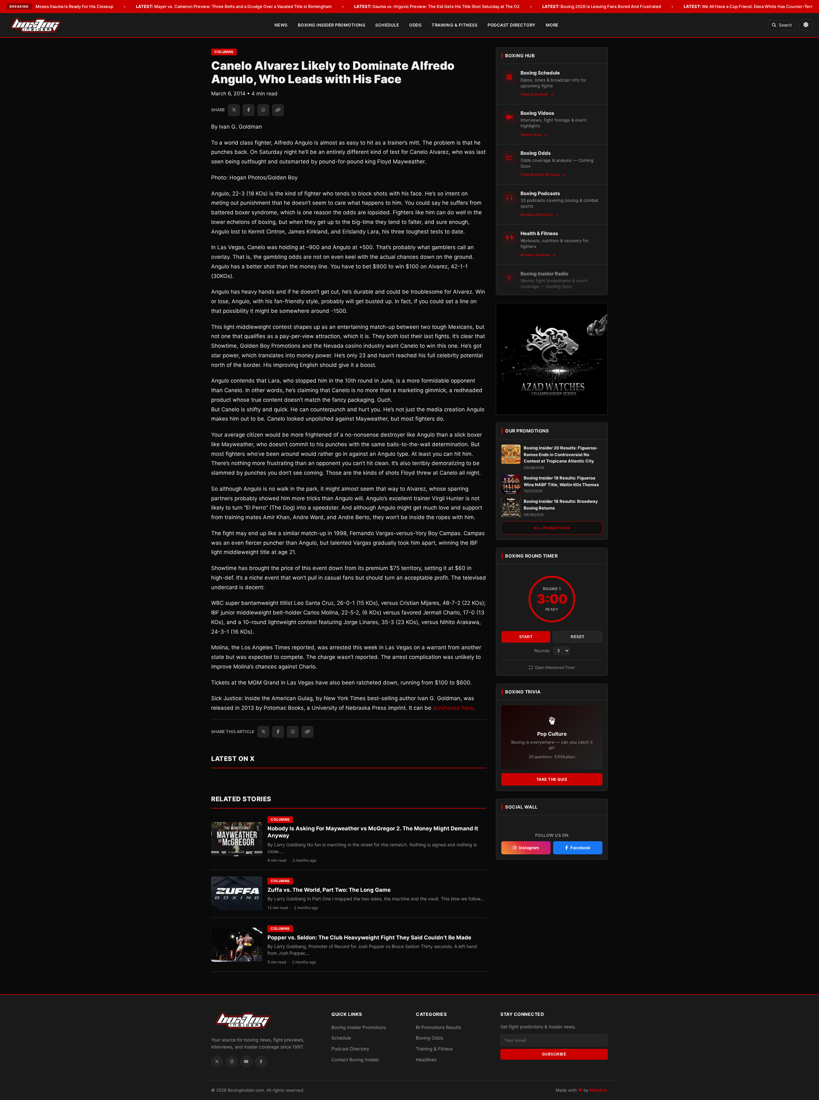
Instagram (529, 847)
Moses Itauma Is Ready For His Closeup (65, 6)
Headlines (426, 1059)
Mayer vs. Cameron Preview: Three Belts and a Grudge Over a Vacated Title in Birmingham (233, 6)
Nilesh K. (599, 1090)
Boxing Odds (429, 1038)
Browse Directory (537, 214)
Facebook (580, 847)
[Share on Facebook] (248, 110)
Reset (577, 637)
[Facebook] (261, 1061)
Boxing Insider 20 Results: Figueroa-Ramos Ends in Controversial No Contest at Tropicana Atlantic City (561, 454)
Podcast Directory (512, 25)
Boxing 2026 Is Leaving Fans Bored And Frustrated (601, 6)
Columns (224, 52)
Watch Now (532, 134)
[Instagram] (231, 1061)
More (552, 25)
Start (526, 637)
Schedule (387, 25)
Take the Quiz (552, 779)
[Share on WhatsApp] (263, 110)
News (281, 25)
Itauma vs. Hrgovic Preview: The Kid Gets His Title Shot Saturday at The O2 (437, 6)
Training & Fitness (454, 25)
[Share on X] (234, 110)
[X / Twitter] (217, 1061)
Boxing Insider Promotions (331, 25)
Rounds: (543, 650)
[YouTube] (246, 1061)
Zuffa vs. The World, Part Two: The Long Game (329, 890)
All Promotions (552, 528)
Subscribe (554, 1054)
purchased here (453, 708)
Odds (415, 25)
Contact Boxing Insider (355, 1059)
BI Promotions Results (438, 1027)
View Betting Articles (541, 174)
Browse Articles (536, 254)
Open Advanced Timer (554, 667)
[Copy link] (278, 110)
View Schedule (535, 94)
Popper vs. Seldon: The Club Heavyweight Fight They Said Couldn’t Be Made (369, 937)
